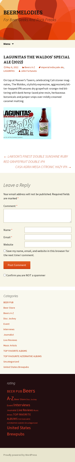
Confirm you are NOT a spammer (25, 275)
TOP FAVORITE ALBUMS (15, 350)
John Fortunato (29, 70)
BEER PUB (8, 302)
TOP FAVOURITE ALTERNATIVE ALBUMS (22, 356)
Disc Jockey (9, 318)
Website (8, 244)
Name (7, 230)
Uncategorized (11, 361)
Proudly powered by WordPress (20, 454)
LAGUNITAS (9, 70)
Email (7, 237)
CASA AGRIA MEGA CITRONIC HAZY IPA (43, 167)
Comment (10, 206)
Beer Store (9, 307)
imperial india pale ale (52, 67)
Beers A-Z (30, 67)
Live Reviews (10, 340)
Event (6, 323)
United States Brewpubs (16, 367)
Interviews (8, 329)
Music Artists (10, 345)
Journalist (8, 334)
